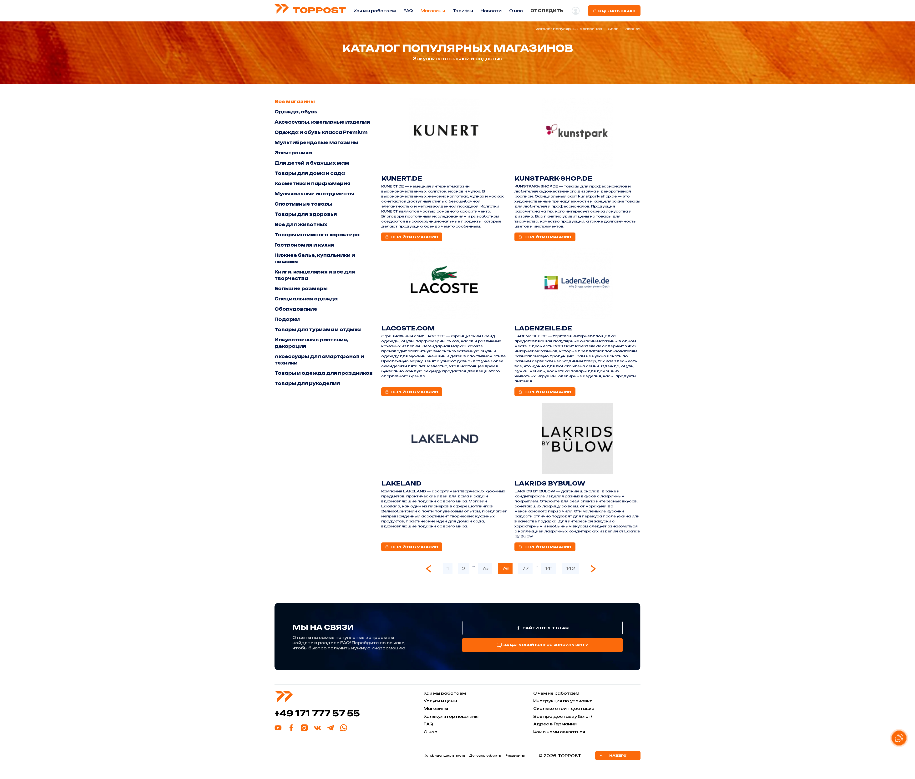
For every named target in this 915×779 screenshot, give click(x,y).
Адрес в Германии (555, 724)
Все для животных (300, 224)
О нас (430, 731)
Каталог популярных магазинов (569, 29)
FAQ (408, 10)
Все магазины (294, 101)
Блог (613, 29)
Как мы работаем (375, 10)
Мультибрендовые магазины (316, 142)
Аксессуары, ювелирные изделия (322, 122)
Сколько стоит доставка (564, 708)
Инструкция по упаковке (563, 700)
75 (485, 568)
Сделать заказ (616, 11)
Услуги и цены (440, 700)
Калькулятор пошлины (451, 716)
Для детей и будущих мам (311, 163)
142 (570, 568)
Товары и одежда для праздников (323, 373)
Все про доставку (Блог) (562, 716)
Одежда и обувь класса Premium (321, 132)
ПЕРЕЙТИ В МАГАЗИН (414, 237)
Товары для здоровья (305, 214)
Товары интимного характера (317, 234)
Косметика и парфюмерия (312, 183)
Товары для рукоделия (307, 383)
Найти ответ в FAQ (546, 628)
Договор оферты (485, 755)
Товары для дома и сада (309, 173)
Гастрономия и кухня (304, 245)
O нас (516, 10)
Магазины (433, 10)
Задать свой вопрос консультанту (545, 645)
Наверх (617, 756)
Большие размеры (301, 288)
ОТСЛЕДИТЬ (546, 10)
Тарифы (463, 10)
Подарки (287, 319)
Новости (491, 10)
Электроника (293, 152)
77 (525, 568)
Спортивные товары (303, 204)
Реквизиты (515, 755)
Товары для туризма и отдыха (317, 329)
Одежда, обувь (295, 111)
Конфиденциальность (444, 755)
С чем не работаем (556, 693)
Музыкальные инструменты (314, 193)
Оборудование (295, 309)
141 (549, 568)
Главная (632, 29)
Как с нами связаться (559, 731)
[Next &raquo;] (593, 568)
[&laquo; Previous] (428, 568)
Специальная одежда (306, 298)
